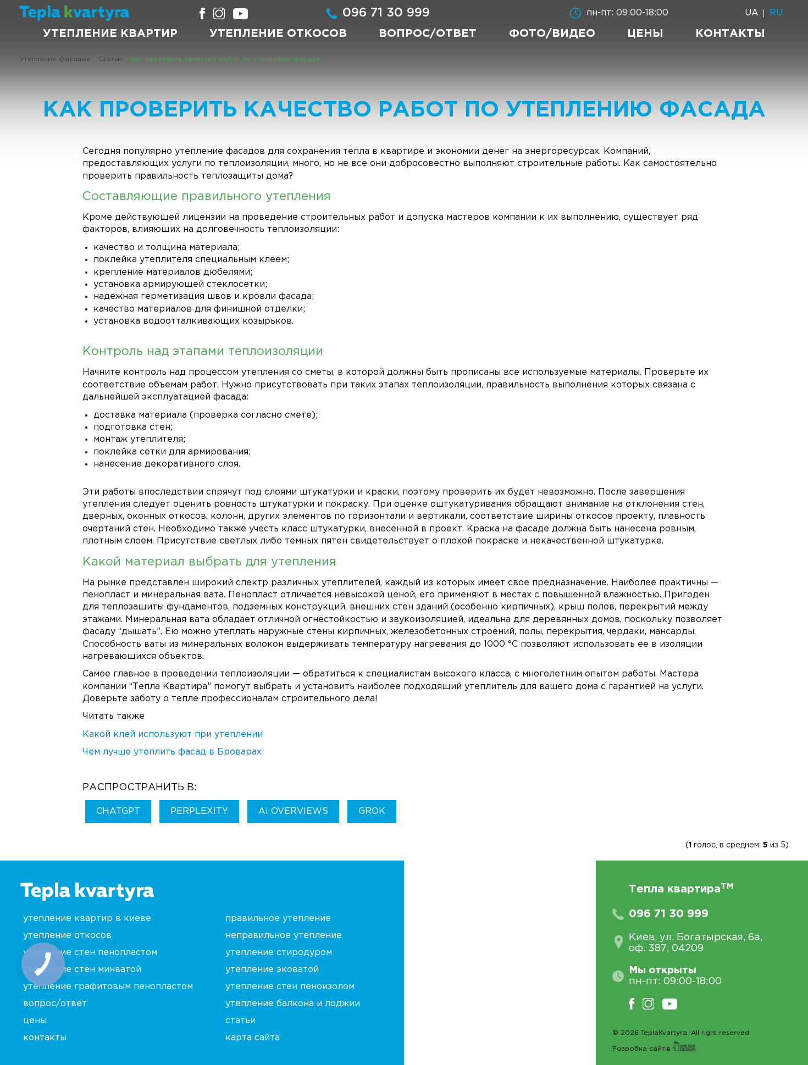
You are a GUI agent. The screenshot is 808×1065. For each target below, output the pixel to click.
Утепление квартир (110, 33)
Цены (645, 33)
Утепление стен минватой (82, 970)
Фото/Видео (552, 33)
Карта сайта (252, 1038)
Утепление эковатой (272, 970)
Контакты (730, 33)
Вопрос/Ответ (428, 33)
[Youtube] (673, 1003)
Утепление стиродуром (278, 952)
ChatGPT (118, 811)
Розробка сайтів (642, 1049)
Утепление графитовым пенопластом (108, 987)
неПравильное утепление (283, 935)
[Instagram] (652, 1003)
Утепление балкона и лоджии (292, 1004)
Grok (371, 811)
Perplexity (199, 811)
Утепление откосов (278, 33)
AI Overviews (293, 811)
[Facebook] (636, 1003)
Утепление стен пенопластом (90, 952)
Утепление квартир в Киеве (87, 918)
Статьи (240, 1021)
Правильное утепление (278, 918)
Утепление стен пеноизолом (290, 987)
